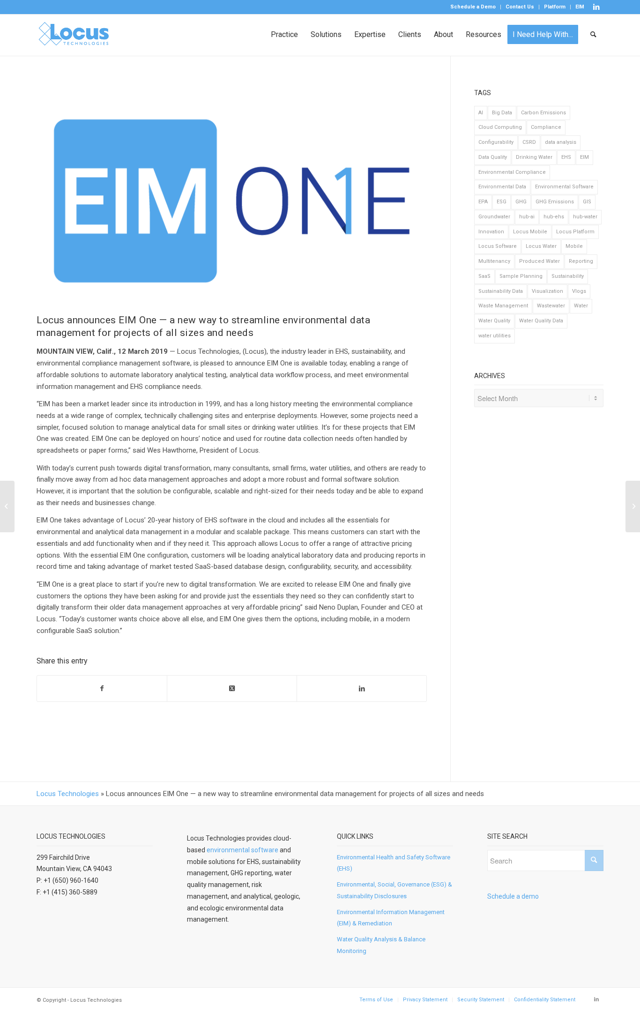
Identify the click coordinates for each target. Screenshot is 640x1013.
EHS (566, 157)
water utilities (494, 336)
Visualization (547, 291)
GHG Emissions (555, 202)
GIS (587, 202)
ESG (501, 202)
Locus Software (497, 246)
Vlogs (579, 291)
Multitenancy (494, 261)
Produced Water (539, 261)
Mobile (574, 246)
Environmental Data (502, 187)
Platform (555, 7)
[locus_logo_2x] (74, 34)
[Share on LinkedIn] (361, 688)
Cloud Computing (500, 127)
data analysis (560, 142)
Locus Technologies (68, 794)
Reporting (581, 261)
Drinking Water (534, 157)
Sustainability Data (500, 291)
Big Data (502, 113)
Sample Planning (521, 276)
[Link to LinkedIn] (596, 7)
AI (480, 113)
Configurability (495, 142)
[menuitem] (473, 7)
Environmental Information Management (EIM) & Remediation (391, 918)
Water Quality (494, 321)
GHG (521, 202)
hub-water (585, 217)
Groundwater (494, 217)
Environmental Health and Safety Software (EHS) (393, 863)
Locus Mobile (530, 232)
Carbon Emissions (543, 113)
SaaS (484, 276)
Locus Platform (575, 232)
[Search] (593, 35)
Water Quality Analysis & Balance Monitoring (381, 945)
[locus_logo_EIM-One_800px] (232, 201)
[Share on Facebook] (102, 688)
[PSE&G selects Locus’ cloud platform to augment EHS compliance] (632, 506)
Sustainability (567, 276)
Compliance (546, 127)
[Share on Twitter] (232, 688)
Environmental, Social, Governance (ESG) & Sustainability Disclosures (394, 890)
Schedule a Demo (473, 7)
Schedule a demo (513, 896)
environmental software (242, 850)
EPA (483, 202)
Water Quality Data (541, 321)
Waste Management (503, 306)
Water (581, 306)
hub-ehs (553, 217)
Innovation (491, 232)
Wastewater (551, 306)
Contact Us (520, 7)
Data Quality (492, 157)
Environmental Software (564, 187)
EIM (579, 7)
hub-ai (527, 217)
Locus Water (541, 246)
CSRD (529, 142)
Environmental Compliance (512, 172)
